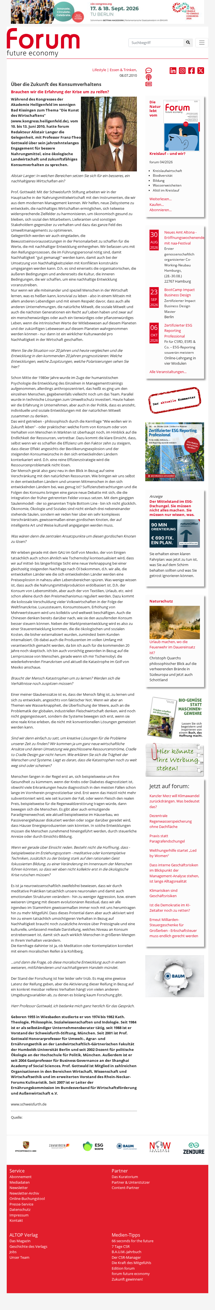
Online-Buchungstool (27, 1198)
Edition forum (123, 1268)
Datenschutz (20, 1209)
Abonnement (21, 1176)
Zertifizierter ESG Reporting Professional (178, 331)
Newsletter (19, 1187)
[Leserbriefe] (148, 70)
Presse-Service (21, 1204)
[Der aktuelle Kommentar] (174, 400)
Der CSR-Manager (126, 1257)
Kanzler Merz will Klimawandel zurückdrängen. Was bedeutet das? (174, 801)
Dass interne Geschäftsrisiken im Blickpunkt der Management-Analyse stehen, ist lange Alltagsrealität (174, 873)
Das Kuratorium (125, 1176)
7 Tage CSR (121, 1246)
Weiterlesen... (160, 198)
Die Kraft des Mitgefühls (131, 1262)
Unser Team (19, 1257)
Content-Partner (125, 1187)
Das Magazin (20, 1240)
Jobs (13, 1251)
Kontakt (16, 1220)
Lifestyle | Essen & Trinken (114, 69)
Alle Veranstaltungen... (167, 371)
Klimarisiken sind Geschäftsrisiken (163, 893)
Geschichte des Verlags (28, 1246)
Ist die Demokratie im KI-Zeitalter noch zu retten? (169, 907)
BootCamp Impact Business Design (179, 292)
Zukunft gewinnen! (127, 1279)
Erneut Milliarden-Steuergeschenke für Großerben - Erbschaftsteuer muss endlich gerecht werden (173, 928)
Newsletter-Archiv (24, 1193)
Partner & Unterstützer (131, 1182)
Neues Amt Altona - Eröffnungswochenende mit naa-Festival (184, 238)
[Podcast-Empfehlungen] (148, 77)
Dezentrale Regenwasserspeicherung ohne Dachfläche (170, 821)
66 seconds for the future (132, 1240)
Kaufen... (156, 204)
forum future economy (131, 1273)
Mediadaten (20, 1182)
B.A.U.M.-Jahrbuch (126, 1251)
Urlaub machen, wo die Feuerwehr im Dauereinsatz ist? (172, 647)
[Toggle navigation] (201, 42)
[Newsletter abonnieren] (148, 83)
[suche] (188, 42)
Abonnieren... (160, 209)
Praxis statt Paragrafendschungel (167, 838)
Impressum (19, 1215)
